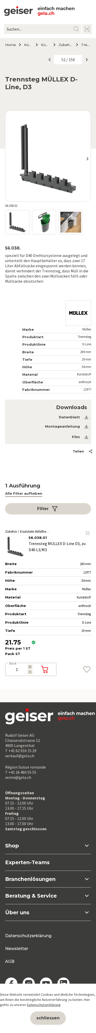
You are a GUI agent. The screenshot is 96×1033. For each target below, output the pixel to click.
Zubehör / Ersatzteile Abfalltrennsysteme (65, 45)
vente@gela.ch (18, 777)
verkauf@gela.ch (19, 755)
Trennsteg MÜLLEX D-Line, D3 (86, 45)
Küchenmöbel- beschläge (45, 45)
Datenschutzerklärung (28, 935)
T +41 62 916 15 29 (20, 750)
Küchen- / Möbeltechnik (28, 45)
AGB (9, 961)
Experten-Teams (27, 862)
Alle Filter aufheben (23, 493)
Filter (43, 508)
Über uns (17, 912)
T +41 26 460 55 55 (20, 772)
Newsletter (16, 948)
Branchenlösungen (30, 879)
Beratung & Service (31, 896)
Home (10, 45)
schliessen (48, 1018)
